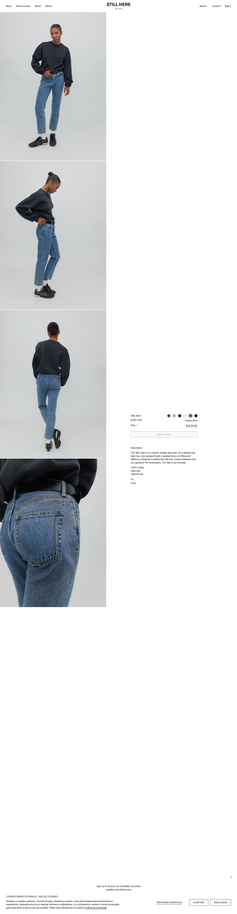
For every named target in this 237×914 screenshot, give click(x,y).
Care (133, 483)
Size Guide (191, 425)
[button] (203, 6)
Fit (132, 479)
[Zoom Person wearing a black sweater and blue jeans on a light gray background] (53, 384)
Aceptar (198, 902)
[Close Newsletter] (231, 877)
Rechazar (220, 902)
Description (136, 447)
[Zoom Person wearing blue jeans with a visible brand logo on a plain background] (53, 533)
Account (216, 6)
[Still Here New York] (118, 6)
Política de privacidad (96, 907)
